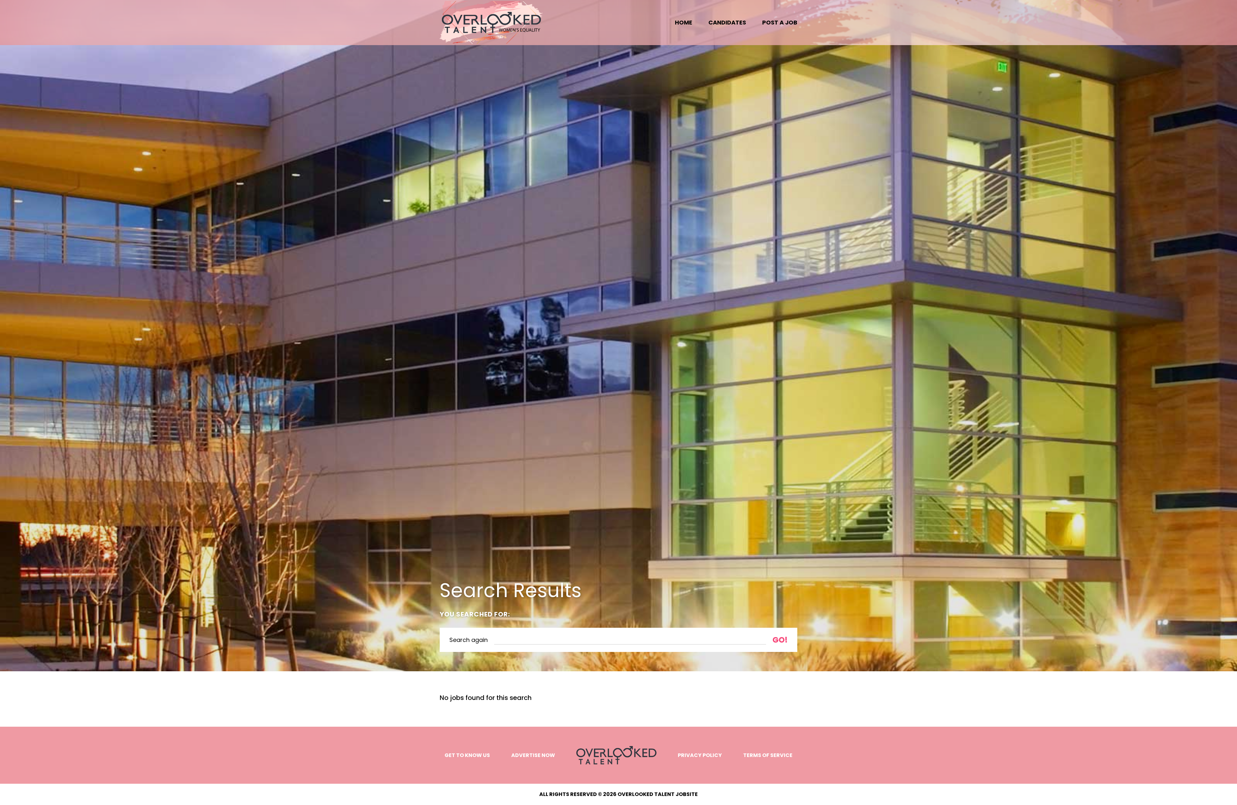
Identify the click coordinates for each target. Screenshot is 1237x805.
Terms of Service (767, 755)
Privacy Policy (700, 755)
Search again (468, 640)
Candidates (727, 22)
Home (683, 22)
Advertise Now (533, 755)
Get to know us (467, 755)
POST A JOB (779, 22)
